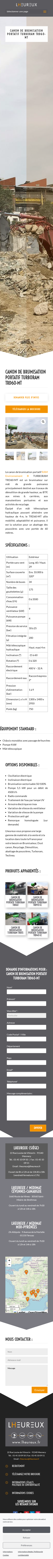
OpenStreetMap (37, 1312)
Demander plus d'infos (26, 397)
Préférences (26, 1545)
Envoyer (38, 1128)
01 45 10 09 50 (21, 1159)
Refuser (26, 1537)
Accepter (26, 1530)
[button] (43, 421)
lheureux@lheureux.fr (29, 1166)
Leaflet (20, 1312)
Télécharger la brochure (27, 409)
